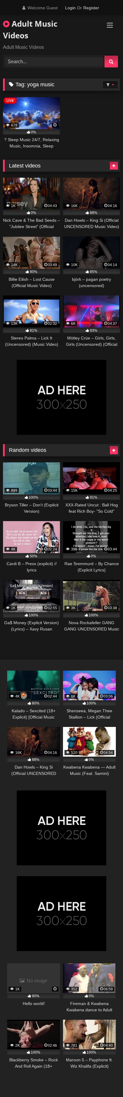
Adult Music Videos (30, 29)
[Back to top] (104, 1079)
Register (91, 7)
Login (70, 7)
